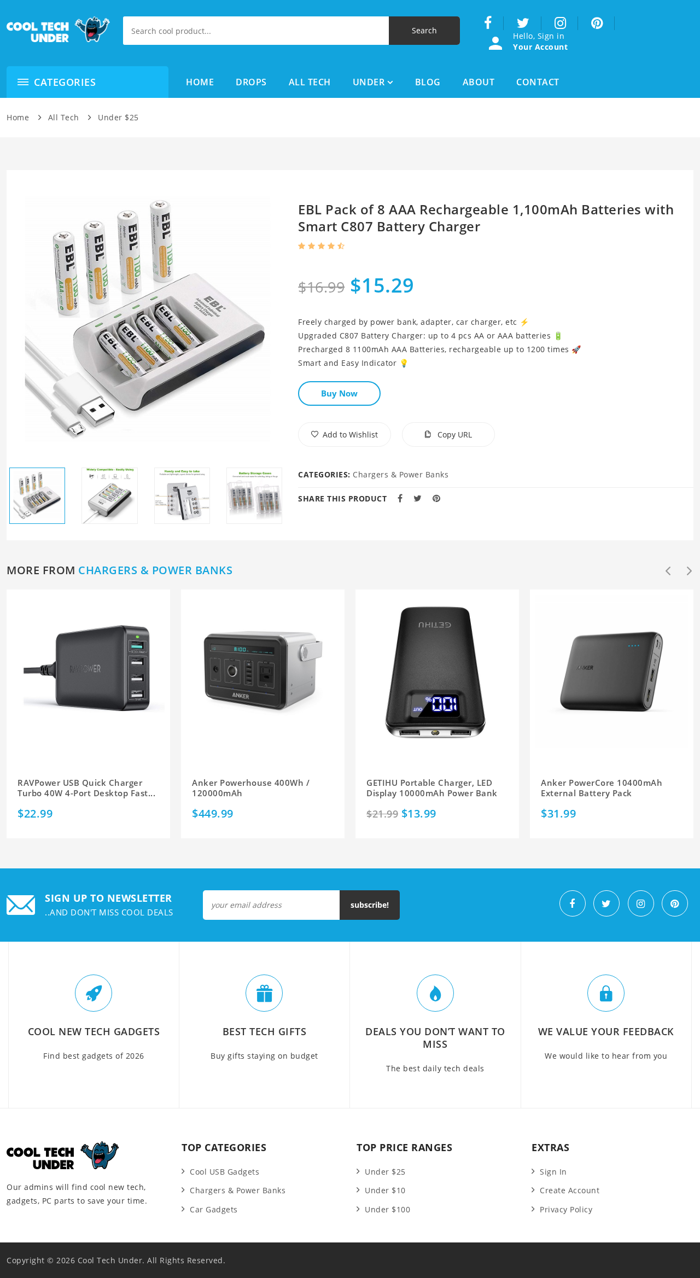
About (479, 82)
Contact (537, 82)
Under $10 (385, 1190)
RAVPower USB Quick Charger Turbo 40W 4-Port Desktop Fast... (86, 788)
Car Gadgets (214, 1209)
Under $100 (387, 1209)
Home (200, 82)
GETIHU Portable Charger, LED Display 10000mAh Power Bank (432, 788)
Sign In (553, 1171)
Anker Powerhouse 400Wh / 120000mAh (251, 788)
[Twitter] (523, 23)
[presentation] (668, 571)
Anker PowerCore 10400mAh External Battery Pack (601, 788)
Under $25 (118, 117)
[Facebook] (488, 23)
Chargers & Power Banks (400, 474)
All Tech (310, 82)
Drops (251, 82)
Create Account (569, 1190)
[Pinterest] (597, 23)
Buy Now (339, 393)
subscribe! (370, 905)
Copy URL (453, 434)
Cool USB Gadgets (224, 1171)
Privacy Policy (566, 1209)
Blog (428, 82)
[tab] (37, 495)
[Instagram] (561, 23)
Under (369, 82)
